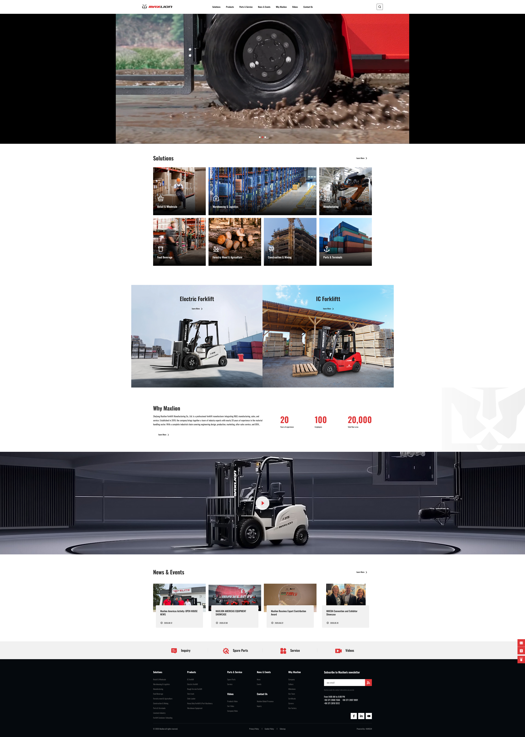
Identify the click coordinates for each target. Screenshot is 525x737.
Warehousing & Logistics (161, 684)
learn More (360, 158)
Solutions (216, 6)
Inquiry (185, 650)
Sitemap (282, 728)
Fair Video (230, 706)
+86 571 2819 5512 (332, 703)
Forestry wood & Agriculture (162, 698)
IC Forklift (190, 679)
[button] (259, 137)
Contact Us (308, 6)
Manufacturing (158, 689)
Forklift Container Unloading (162, 717)
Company (291, 679)
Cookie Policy (269, 728)
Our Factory (292, 708)
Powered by (361, 728)
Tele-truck (190, 693)
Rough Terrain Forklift (194, 689)
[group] (179, 606)
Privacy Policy (254, 728)
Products (230, 6)
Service (294, 650)
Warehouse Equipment (194, 708)
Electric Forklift (192, 684)
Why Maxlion (281, 6)
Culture (290, 684)
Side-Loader (191, 698)
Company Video (232, 711)
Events (259, 684)
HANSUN (369, 728)
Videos (295, 6)
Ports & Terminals (159, 708)
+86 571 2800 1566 (332, 700)
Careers (291, 703)
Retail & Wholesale (159, 679)
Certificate (292, 698)
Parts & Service (246, 6)
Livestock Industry (159, 713)
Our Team (291, 693)
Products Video (232, 701)
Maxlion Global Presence (265, 701)
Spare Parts (240, 650)
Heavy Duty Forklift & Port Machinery (199, 703)
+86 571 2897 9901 (350, 700)
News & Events (264, 6)
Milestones (292, 689)
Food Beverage (158, 693)
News (258, 679)
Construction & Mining (160, 703)
